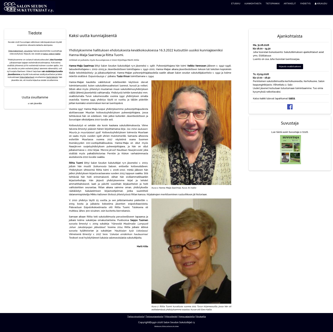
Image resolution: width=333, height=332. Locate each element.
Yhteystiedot (171, 316)
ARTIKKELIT (290, 3)
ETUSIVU (235, 3)
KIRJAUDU (321, 3)
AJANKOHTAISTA (252, 3)
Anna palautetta (187, 316)
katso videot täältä (51, 54)
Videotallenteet (27, 77)
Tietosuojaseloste (154, 316)
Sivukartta (201, 316)
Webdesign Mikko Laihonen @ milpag (166, 326)
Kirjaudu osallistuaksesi (290, 66)
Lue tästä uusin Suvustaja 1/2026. (289, 132)
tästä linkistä (52, 77)
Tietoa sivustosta (135, 316)
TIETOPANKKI (273, 3)
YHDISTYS (305, 3)
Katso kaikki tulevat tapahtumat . (274, 98)
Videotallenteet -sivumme (20, 51)
